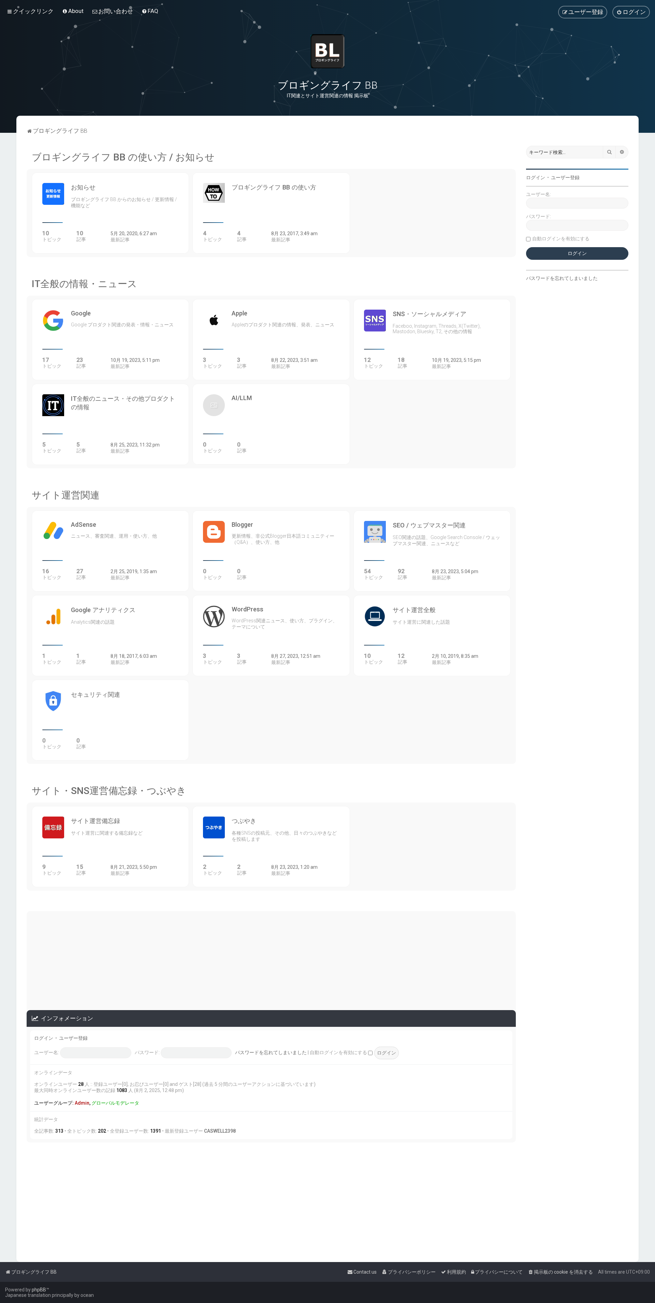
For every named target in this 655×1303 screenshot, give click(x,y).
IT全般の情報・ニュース (84, 283)
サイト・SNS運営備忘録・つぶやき (109, 790)
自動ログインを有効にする (339, 1052)
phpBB (39, 1289)
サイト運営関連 (66, 495)
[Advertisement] (271, 959)
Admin (82, 1103)
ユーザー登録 (73, 1038)
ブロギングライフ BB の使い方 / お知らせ (123, 157)
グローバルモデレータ (115, 1103)
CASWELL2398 (220, 1131)
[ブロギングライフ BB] (327, 51)
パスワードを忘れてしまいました (271, 1052)
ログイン (43, 1038)
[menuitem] (72, 11)
